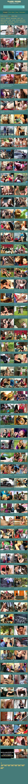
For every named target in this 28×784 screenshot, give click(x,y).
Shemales (22, 12)
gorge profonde (11, 23)
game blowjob (13, 18)
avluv (22, 18)
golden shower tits (4, 20)
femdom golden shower (20, 20)
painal (18, 18)
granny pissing (10, 21)
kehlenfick (2, 23)
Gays (16, 12)
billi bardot (8, 18)
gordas (13, 20)
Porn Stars (11, 12)
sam (6, 23)
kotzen (10, 20)
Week (16, 16)
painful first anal (22, 21)
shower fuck (16, 21)
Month (13, 16)
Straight (5, 12)
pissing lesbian (3, 21)
